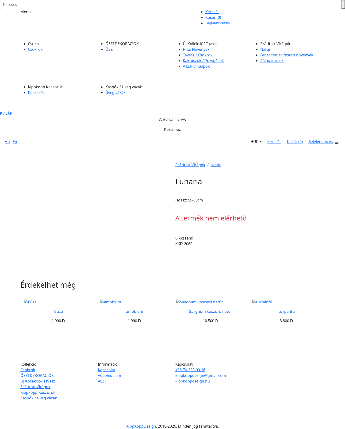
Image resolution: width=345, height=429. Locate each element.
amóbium (134, 311)
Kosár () (213, 17)
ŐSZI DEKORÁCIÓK (37, 375)
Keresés (212, 11)
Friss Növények (196, 49)
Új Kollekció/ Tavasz (37, 381)
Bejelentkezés (217, 23)
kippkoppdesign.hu (192, 381)
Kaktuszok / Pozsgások (203, 60)
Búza (58, 311)
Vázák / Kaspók (196, 66)
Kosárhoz (172, 129)
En (15, 141)
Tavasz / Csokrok (198, 55)
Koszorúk (36, 92)
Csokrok (35, 49)
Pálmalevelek (272, 60)
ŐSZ (109, 49)
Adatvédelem (109, 375)
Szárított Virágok (190, 164)
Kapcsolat (106, 369)
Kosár (6, 113)
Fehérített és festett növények (286, 55)
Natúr (265, 49)
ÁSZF (102, 381)
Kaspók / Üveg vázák (38, 398)
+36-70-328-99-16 (190, 369)
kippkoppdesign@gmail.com (200, 375)
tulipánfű (287, 311)
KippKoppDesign (141, 426)
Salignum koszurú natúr (210, 311)
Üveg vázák (115, 92)
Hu (7, 141)
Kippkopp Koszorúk (37, 392)
